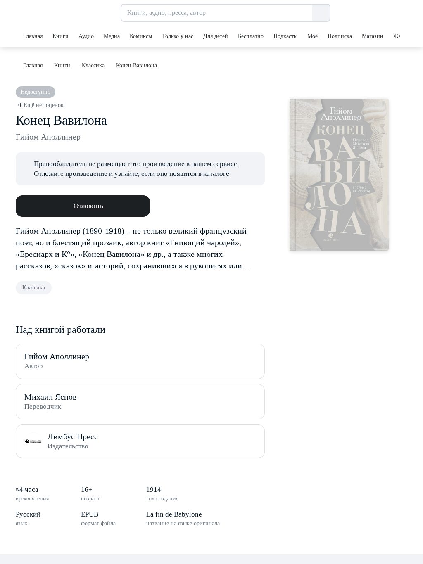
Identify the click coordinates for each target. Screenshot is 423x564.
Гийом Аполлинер (48, 136)
